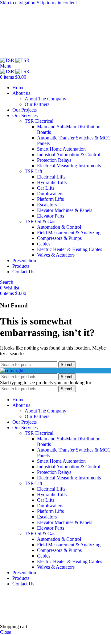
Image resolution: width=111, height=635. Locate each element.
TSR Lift (33, 171)
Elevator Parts (50, 215)
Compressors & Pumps (59, 238)
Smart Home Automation (61, 149)
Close (5, 632)
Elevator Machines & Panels (64, 210)
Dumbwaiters (50, 193)
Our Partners (37, 104)
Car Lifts (45, 188)
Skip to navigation (18, 2)
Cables (43, 243)
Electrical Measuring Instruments (69, 165)
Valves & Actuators (56, 255)
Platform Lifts (50, 199)
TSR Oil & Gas (40, 221)
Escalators (47, 204)
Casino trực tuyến (17, 610)
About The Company (45, 98)
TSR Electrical (39, 121)
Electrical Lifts (51, 176)
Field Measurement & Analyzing (69, 232)
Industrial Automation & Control (68, 154)
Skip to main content (57, 2)
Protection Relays (54, 160)
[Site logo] (7, 60)
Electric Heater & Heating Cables (69, 249)
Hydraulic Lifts (52, 182)
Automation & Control (59, 227)
